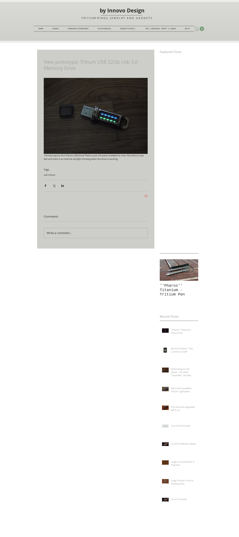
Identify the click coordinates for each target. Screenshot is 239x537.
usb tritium (49, 174)
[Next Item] (192, 270)
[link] (199, 29)
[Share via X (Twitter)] (54, 185)
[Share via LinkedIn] (62, 185)
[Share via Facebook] (45, 185)
